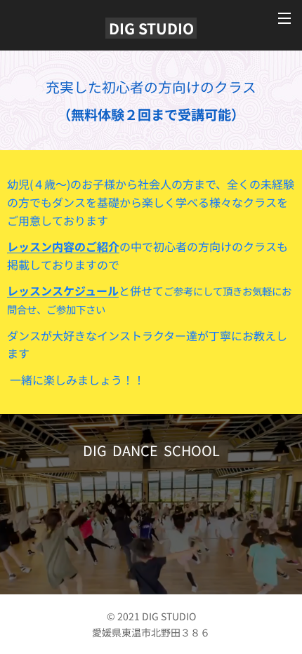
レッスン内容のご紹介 (63, 246)
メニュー (284, 18)
